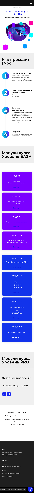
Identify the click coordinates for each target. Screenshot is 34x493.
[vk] (4, 394)
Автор (27, 416)
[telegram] (9, 394)
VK (2, 463)
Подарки (18, 416)
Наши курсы (22, 412)
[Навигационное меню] (31, 3)
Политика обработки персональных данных (17, 420)
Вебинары (8, 416)
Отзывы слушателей (17, 424)
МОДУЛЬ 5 (17, 258)
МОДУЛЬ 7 (17, 301)
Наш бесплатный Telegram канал (11, 466)
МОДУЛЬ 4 (17, 235)
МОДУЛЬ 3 (17, 217)
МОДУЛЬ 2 (17, 196)
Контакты (11, 412)
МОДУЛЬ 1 (17, 176)
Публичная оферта (7, 476)
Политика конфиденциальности (11, 473)
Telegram (4, 464)
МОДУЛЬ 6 (17, 276)
